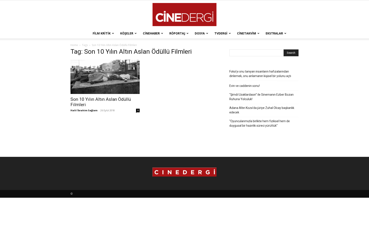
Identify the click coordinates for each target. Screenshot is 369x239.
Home (74, 45)
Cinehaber (151, 33)
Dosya (200, 33)
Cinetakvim (246, 33)
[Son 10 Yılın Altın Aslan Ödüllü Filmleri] (105, 77)
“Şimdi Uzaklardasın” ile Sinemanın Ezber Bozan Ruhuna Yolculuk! (261, 97)
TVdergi (220, 33)
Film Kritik (102, 33)
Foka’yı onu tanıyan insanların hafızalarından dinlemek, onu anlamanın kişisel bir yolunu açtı (260, 74)
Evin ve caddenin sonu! (244, 86)
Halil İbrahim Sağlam (83, 110)
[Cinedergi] (184, 14)
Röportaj (177, 33)
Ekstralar (274, 33)
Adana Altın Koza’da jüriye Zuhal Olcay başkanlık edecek (261, 110)
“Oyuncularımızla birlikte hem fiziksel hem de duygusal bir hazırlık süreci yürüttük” (259, 123)
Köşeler (126, 33)
